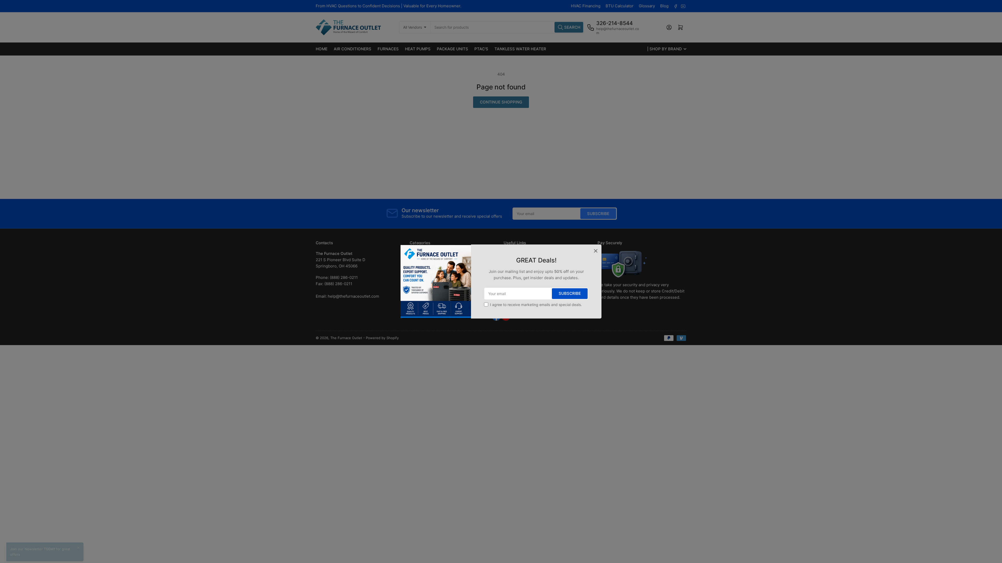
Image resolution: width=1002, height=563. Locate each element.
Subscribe (570, 293)
